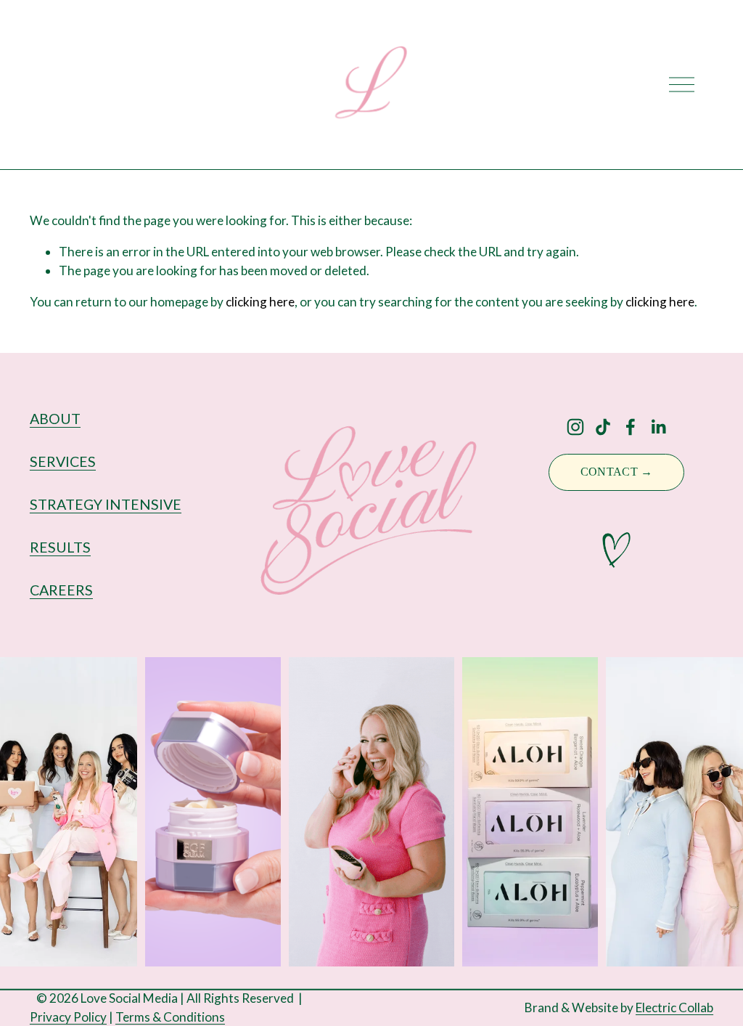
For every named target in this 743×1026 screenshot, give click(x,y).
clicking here (260, 301)
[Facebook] (630, 427)
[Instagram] (575, 427)
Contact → (616, 471)
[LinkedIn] (658, 427)
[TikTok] (603, 427)
